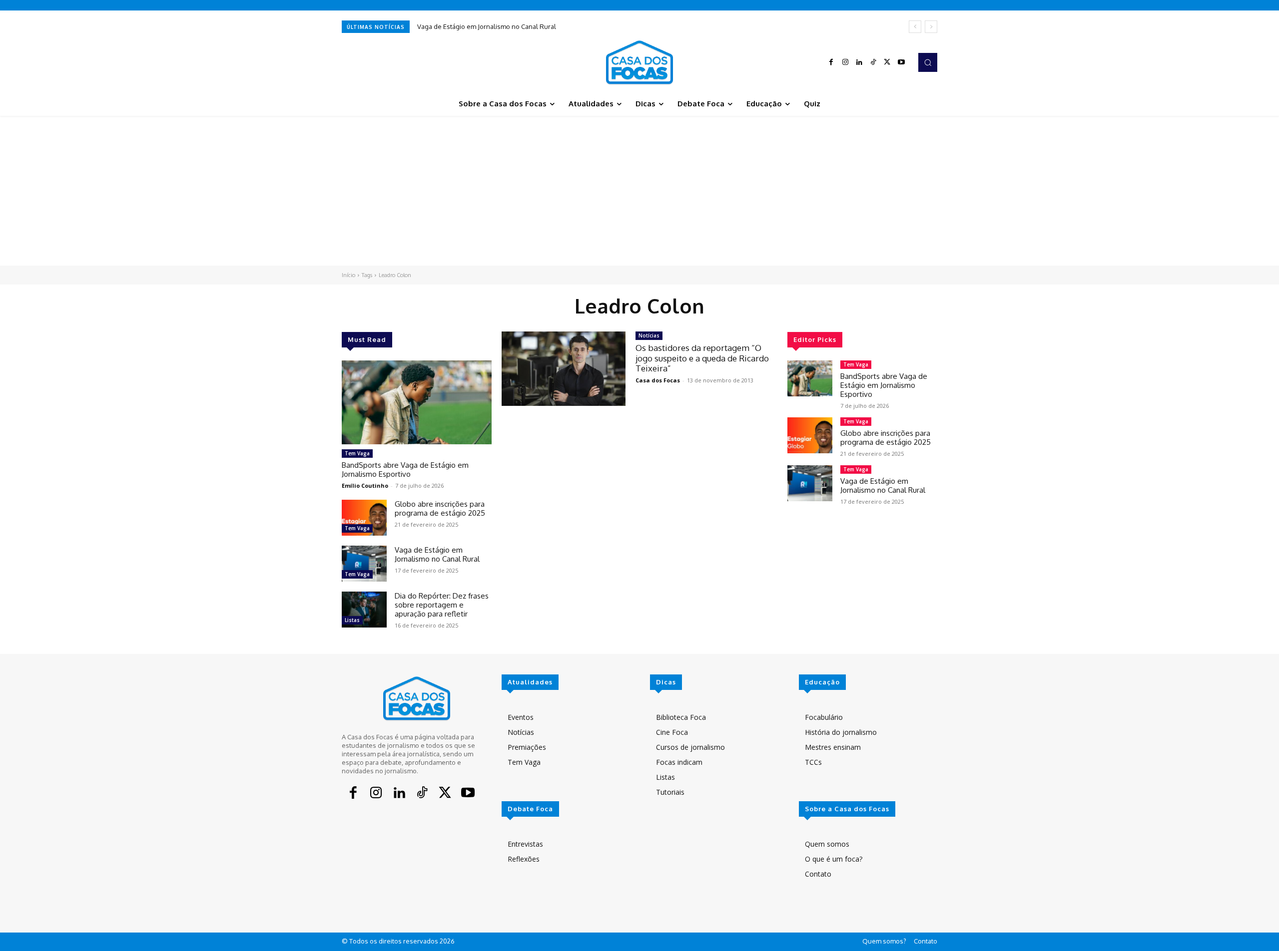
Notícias (649, 335)
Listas (352, 620)
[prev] (915, 26)
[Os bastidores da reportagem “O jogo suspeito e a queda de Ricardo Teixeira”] (564, 368)
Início (348, 275)
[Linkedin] (859, 62)
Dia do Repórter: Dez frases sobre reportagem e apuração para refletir (442, 605)
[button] (927, 62)
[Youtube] (901, 62)
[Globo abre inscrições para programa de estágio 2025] (364, 518)
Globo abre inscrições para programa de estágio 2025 (440, 508)
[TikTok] (873, 62)
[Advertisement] (639, 191)
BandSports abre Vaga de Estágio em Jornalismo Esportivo (405, 469)
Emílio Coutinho (365, 485)
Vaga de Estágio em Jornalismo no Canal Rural (486, 26)
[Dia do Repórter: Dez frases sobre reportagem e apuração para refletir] (364, 610)
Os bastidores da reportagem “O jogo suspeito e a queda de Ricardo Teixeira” (702, 357)
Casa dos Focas (658, 380)
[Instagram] (845, 62)
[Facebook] (831, 62)
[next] (931, 26)
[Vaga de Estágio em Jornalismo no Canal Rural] (364, 564)
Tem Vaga (357, 453)
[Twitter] (887, 62)
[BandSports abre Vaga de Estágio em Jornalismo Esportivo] (417, 402)
